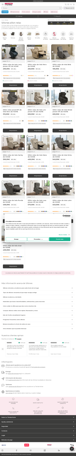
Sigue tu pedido (37, 11)
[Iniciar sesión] (71, 4)
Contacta (4, 431)
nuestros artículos (13, 380)
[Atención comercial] (65, 4)
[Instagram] (2, 450)
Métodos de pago (6, 440)
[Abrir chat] (72, 449)
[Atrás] (3, 52)
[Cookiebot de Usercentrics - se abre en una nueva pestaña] (63, 216)
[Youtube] (31, 450)
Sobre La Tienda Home (8, 417)
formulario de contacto (38, 367)
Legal (3, 435)
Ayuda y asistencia (7, 422)
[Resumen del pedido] (73, 4)
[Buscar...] (60, 8)
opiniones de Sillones (15, 386)
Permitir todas (59, 239)
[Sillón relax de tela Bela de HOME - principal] (62, 52)
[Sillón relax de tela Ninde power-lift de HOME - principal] (62, 97)
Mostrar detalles (63, 234)
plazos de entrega (13, 373)
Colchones (55, 11)
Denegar (16, 239)
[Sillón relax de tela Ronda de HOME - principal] (13, 187)
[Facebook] (16, 450)
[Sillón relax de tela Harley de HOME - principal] (13, 142)
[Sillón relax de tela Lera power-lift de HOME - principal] (38, 187)
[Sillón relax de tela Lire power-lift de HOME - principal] (38, 97)
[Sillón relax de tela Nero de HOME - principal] (38, 52)
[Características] (23, 58)
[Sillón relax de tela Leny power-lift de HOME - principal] (13, 52)
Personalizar (37, 239)
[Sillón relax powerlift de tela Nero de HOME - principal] (13, 97)
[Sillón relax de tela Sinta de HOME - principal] (62, 142)
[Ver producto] (22, 75)
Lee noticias (9, 393)
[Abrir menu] (2, 4)
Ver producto (13, 85)
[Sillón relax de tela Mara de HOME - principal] (38, 142)
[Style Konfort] (72, 445)
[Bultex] (3, 445)
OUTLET (6, 11)
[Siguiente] (23, 52)
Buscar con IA (70, 8)
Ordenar (19, 16)
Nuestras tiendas (15, 11)
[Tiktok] (45, 450)
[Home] (49, 445)
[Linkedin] (59, 450)
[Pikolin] (26, 445)
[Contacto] (68, 4)
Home (2, 20)
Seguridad (4, 426)
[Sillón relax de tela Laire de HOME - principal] (62, 187)
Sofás (47, 11)
